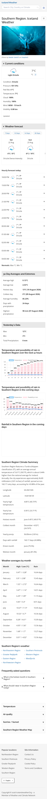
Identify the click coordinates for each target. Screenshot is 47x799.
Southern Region (8, 773)
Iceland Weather (9, 3)
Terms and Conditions (33, 768)
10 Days (17, 133)
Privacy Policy (30, 759)
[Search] (38, 7)
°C (32, 74)
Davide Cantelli (14, 57)
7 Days (7, 133)
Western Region (32, 654)
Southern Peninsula (34, 650)
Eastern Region (9, 658)
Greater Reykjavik (10, 654)
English (8, 780)
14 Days (27, 133)
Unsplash (24, 57)
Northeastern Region (11, 650)
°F (35, 74)
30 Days (37, 133)
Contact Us (29, 755)
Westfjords (30, 658)
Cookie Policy (30, 764)
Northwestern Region (12, 662)
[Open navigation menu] (43, 7)
